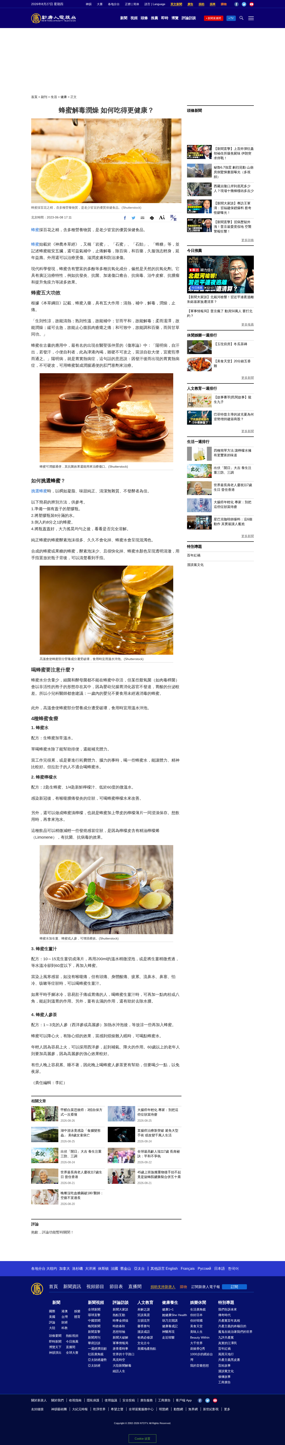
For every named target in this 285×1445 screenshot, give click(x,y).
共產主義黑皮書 (229, 1359)
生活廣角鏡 (198, 1309)
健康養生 (170, 1302)
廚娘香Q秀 (197, 1348)
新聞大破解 (120, 1337)
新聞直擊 (94, 1331)
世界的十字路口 (123, 1354)
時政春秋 (119, 1326)
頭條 (144, 18)
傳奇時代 (224, 1315)
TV (232, 18)
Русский (204, 1268)
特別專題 (194, 546)
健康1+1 (168, 1309)
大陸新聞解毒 (122, 1365)
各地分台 (114, 4)
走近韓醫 (168, 1337)
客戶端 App (184, 1400)
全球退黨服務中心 (141, 1409)
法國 (114, 1268)
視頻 (134, 18)
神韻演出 (55, 1352)
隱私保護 (93, 1400)
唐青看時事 (120, 1348)
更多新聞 (247, 377)
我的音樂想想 (199, 1365)
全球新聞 (94, 1309)
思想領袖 (119, 1331)
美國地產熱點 (146, 1348)
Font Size (162, 217)
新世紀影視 (211, 1409)
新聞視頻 (96, 1302)
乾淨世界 (99, 1409)
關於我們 (57, 1400)
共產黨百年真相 (229, 1320)
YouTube (251, 4)
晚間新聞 (94, 1326)
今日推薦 (194, 251)
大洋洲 (90, 1268)
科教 (64, 1328)
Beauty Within (200, 1337)
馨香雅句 (143, 1326)
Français (188, 1268)
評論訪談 (189, 18)
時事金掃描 (120, 1320)
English (172, 1268)
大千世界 (196, 1343)
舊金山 (125, 1268)
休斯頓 (103, 1268)
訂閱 (234, 1287)
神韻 (89, 4)
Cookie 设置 (142, 1438)
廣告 (190, 4)
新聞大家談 (120, 1309)
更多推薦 (247, 324)
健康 (64, 97)
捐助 (201, 4)
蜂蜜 (35, 230)
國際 (52, 1311)
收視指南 (75, 1400)
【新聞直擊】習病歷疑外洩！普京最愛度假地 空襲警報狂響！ (232, 226)
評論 (52, 1322)
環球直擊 (94, 1315)
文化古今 (143, 1343)
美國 (52, 1317)
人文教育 (145, 1302)
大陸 (52, 1328)
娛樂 (77, 1311)
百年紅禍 (193, 555)
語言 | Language (155, 4)
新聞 (123, 18)
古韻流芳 (143, 1320)
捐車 (213, 4)
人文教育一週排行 (202, 388)
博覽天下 (55, 1347)
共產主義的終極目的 (232, 1326)
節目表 (116, 1286)
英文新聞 (176, 4)
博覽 (175, 18)
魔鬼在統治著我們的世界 (235, 1331)
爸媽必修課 (145, 1337)
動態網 (178, 1409)
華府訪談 (94, 1343)
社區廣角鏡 (96, 1354)
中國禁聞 (94, 1320)
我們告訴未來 (227, 1309)
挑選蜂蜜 (51, 480)
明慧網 (163, 1409)
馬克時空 (119, 1359)
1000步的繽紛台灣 (201, 1356)
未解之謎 (143, 1309)
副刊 (44, 97)
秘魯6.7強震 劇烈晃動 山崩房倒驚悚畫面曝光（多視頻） (233, 172)
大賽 (100, 4)
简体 (136, 4)
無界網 (193, 1409)
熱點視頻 (72, 1335)
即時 (164, 18)
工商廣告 (224, 1382)
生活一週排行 (198, 442)
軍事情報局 (120, 1343)
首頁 (34, 97)
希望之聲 (117, 1409)
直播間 (135, 1286)
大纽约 (51, 1268)
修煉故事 (224, 1376)
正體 (128, 4)
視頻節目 (95, 1286)
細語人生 (119, 1371)
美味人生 (196, 1331)
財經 (64, 1322)
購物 (224, 4)
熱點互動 (119, 1315)
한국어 (233, 1268)
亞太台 (139, 1268)
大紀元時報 (80, 1409)
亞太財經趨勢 (97, 1359)
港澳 (64, 1311)
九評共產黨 (226, 1337)
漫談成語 (143, 1331)
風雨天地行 (226, 1354)
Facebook (236, 4)
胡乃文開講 (170, 1320)
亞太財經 (94, 1365)
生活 (54, 97)
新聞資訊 (72, 1286)
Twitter (244, 4)
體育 (77, 1317)
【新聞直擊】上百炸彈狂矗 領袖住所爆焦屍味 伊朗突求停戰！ (234, 153)
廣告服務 (146, 1400)
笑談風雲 (143, 1315)
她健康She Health (174, 1315)
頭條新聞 (194, 110)
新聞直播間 (214, 18)
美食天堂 (196, 1326)
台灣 (64, 1317)
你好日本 (196, 1315)
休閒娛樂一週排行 (202, 335)
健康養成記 (170, 1326)
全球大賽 (72, 1352)
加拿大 (64, 1268)
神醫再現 (168, 1331)
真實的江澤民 (227, 1343)
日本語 (219, 1268)
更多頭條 (247, 240)
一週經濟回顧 (97, 1348)
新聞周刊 (94, 1337)
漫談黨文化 (195, 565)
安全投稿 (128, 1400)
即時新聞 (55, 1341)
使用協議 (111, 1400)
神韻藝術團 (59, 1409)
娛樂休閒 (198, 1302)
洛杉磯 (77, 1268)
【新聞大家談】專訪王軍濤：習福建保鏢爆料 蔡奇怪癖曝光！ (232, 207)
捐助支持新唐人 (163, 1287)
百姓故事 (224, 1365)
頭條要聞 (55, 1335)
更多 (227, 1409)
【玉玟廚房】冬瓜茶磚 (230, 344)
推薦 (154, 18)
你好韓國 (196, 1320)
